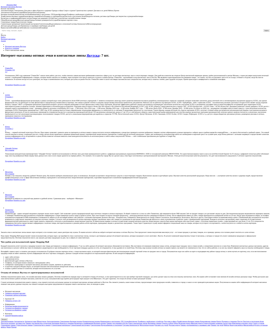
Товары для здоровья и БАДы (117, 323)
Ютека (7, 127)
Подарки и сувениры (229, 321)
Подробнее (9, 85)
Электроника (65, 321)
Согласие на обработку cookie (16, 310)
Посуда (240, 321)
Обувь (176, 323)
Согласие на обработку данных (16, 308)
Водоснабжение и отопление (111, 325)
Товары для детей (217, 325)
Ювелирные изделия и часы (242, 323)
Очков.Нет (9, 68)
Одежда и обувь (167, 323)
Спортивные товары (8, 325)
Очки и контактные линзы (137, 323)
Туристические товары (24, 325)
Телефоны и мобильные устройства (150, 321)
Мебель (226, 325)
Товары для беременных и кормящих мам (195, 325)
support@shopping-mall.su (14, 315)
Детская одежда (174, 325)
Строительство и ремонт (42, 325)
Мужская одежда (184, 323)
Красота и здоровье (67, 323)
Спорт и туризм (258, 323)
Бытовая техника (76, 321)
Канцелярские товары (208, 321)
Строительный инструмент (80, 325)
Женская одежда (197, 323)
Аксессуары (227, 323)
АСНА (7, 95)
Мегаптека (9, 172)
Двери (8, 327)
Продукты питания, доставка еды (13, 323)
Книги (218, 321)
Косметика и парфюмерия (83, 323)
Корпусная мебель (236, 325)
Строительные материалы (60, 325)
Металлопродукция (147, 325)
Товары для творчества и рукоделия (38, 323)
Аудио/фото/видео (130, 321)
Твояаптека (9, 210)
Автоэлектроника (53, 321)
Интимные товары (154, 323)
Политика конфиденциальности (16, 306)
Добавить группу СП (12, 301)
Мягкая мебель (248, 325)
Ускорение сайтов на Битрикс (15, 295)
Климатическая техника (91, 321)
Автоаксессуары (30, 321)
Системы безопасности (130, 325)
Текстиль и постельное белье (253, 321)
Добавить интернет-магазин (15, 293)
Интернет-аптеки (99, 323)
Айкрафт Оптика (11, 148)
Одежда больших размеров (213, 323)
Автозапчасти (19, 321)
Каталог (4, 319)
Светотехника (96, 325)
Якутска (93, 55)
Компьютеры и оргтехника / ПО (112, 321)
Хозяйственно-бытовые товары (188, 321)
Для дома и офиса (170, 321)
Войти (3, 37)
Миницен (8, 195)
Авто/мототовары (7, 321)
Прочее (14, 327)
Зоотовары (55, 323)
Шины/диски (41, 321)
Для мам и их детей (161, 325)
